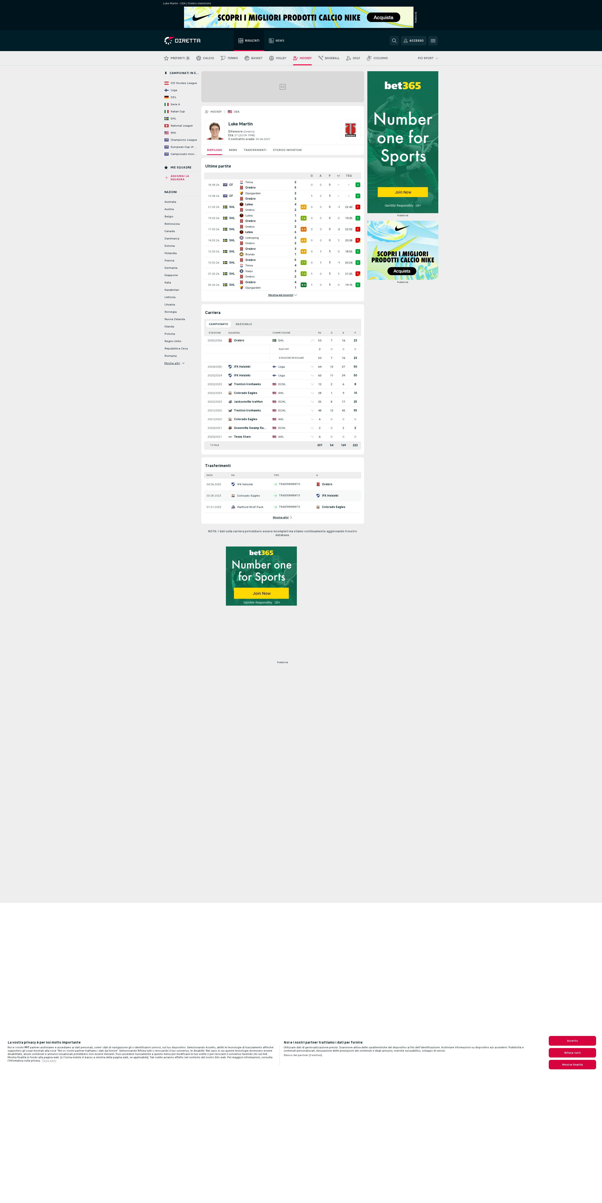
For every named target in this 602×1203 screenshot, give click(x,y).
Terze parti (49, 1060)
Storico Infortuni (287, 150)
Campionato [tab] (218, 324)
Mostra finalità (572, 1064)
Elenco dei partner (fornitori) (303, 1055)
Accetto (572, 1040)
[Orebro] (350, 130)
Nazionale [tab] (244, 324)
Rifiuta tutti (572, 1052)
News (233, 150)
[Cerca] (394, 40)
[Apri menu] (433, 40)
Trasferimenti (255, 150)
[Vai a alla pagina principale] (191, 40)
